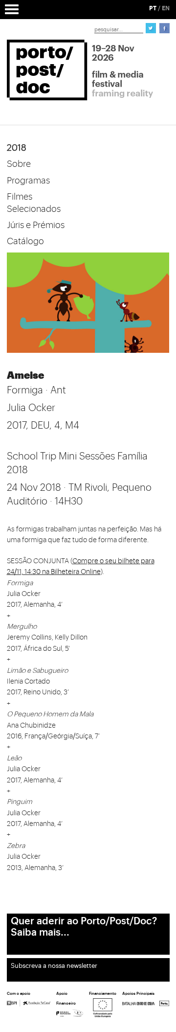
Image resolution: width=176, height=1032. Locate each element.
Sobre (19, 164)
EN (166, 8)
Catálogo (25, 241)
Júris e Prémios (36, 225)
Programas (28, 180)
